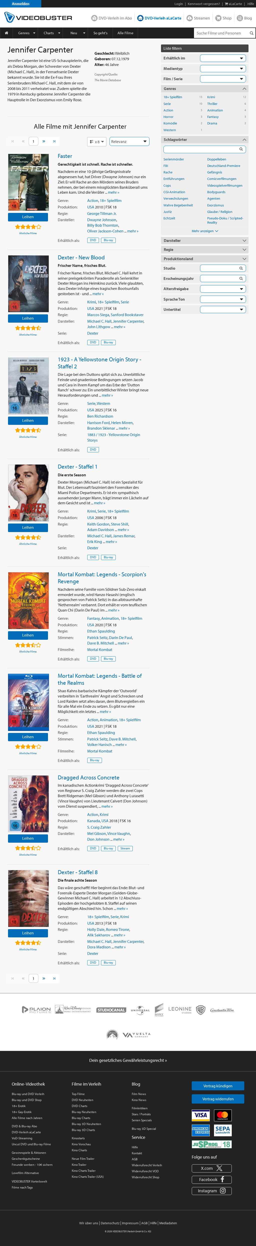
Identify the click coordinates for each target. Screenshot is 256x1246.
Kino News (139, 1100)
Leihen (28, 216)
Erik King (94, 541)
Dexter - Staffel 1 (78, 466)
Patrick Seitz (97, 637)
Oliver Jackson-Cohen (105, 230)
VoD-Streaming (22, 1138)
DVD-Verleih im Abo (115, 17)
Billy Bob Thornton (102, 225)
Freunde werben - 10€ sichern (32, 1165)
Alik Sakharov (98, 934)
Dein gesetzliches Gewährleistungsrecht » (128, 1060)
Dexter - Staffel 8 (78, 872)
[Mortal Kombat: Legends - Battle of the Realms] (28, 702)
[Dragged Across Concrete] (28, 803)
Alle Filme (126, 32)
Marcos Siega (98, 314)
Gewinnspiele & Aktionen (29, 1153)
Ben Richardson (100, 416)
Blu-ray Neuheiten (84, 1112)
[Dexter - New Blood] (28, 283)
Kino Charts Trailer (84, 1171)
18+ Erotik (19, 1106)
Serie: (62, 333)
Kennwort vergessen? (204, 3)
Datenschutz (110, 1223)
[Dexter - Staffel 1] (28, 493)
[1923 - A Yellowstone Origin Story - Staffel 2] (28, 386)
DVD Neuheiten (82, 1100)
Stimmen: (66, 637)
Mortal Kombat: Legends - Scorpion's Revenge (102, 577)
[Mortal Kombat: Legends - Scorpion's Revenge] (28, 600)
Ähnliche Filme (28, 233)
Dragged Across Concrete (89, 777)
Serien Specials (142, 1120)
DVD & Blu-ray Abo (24, 1126)
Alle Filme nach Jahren (27, 1118)
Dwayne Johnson (101, 219)
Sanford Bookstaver (127, 314)
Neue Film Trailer (83, 1159)
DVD (93, 240)
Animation (110, 618)
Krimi (91, 301)
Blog (248, 17)
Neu (73, 32)
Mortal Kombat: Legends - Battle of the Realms (100, 679)
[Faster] (28, 182)
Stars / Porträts (141, 1114)
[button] (96, 141)
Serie (125, 301)
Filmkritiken (140, 1108)
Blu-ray (108, 240)
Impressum (130, 1223)
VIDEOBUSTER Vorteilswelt (29, 1181)
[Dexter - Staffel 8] (28, 898)
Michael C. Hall (99, 321)
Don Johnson (98, 839)
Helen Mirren (122, 422)
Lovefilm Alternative (25, 1173)
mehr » (113, 192)
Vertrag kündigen (218, 1085)
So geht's (101, 32)
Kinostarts (78, 1138)
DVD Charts (79, 1106)
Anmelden (21, 3)
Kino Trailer (79, 1165)
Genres (24, 32)
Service (138, 1137)
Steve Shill (119, 524)
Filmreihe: (66, 649)
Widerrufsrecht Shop (145, 1177)
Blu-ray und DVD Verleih (28, 1094)
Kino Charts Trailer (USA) (88, 1177)
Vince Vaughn (118, 833)
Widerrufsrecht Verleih (147, 1165)
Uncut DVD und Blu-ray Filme (31, 1144)
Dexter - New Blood (81, 257)
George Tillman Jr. (101, 213)
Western (103, 403)
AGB (135, 1159)
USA (90, 206)
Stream (125, 848)
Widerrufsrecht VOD (145, 1171)
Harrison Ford (98, 422)
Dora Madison (99, 946)
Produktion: (68, 206)
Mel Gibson (96, 833)
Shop (227, 17)
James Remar (123, 535)
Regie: (63, 213)
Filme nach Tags (22, 1187)
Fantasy (93, 618)
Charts (49, 32)
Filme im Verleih (86, 1084)
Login (178, 3)
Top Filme (78, 1094)
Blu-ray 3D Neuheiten (86, 1124)
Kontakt (137, 1153)
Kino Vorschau (81, 1144)
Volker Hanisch (99, 744)
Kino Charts (79, 1150)
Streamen (202, 17)
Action (92, 200)
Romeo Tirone (117, 929)
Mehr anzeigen (203, 230)
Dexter (92, 333)
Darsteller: (66, 219)
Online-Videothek (28, 1084)
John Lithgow (98, 326)
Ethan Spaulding (101, 630)
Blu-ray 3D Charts (83, 1130)
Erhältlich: (69, 240)
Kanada (93, 820)
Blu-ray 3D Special (144, 1129)
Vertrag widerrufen (218, 1098)
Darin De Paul (120, 637)
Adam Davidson (100, 529)
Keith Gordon (98, 524)
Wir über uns (88, 1223)
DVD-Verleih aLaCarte (163, 17)
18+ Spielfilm (111, 200)
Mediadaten (168, 1223)
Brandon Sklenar (101, 428)
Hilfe (135, 1147)
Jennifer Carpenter (128, 321)
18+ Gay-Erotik (22, 1112)
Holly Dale (95, 929)
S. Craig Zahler (99, 827)
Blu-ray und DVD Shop (27, 1100)
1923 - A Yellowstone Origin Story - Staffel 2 (99, 362)
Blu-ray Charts (81, 1118)
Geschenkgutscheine (26, 1159)
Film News (139, 1094)
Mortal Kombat (99, 649)
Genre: (63, 200)
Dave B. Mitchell (100, 642)
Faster (65, 155)
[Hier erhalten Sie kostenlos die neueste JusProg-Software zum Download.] (212, 1144)
